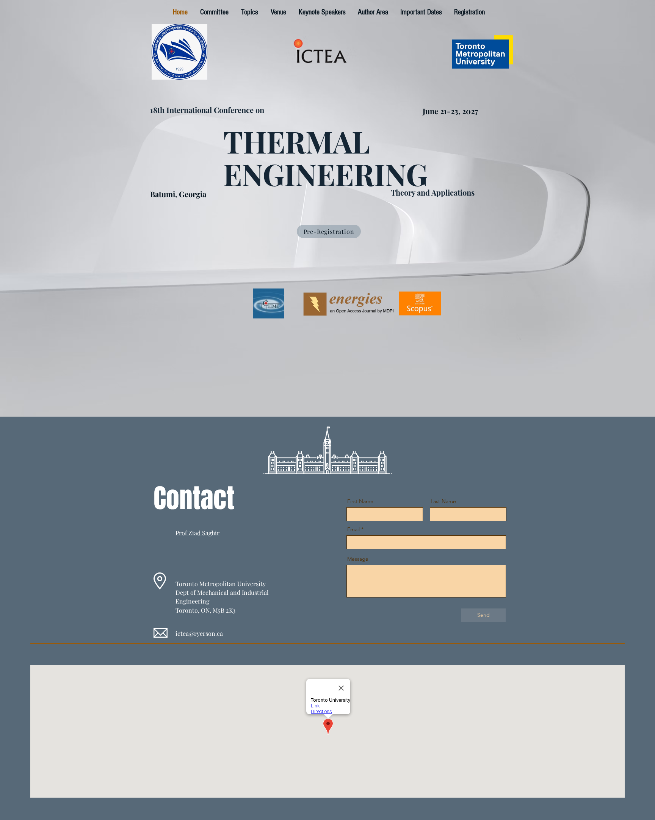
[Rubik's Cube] (179, 52)
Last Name (443, 501)
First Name (360, 501)
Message (357, 558)
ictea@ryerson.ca (199, 633)
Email (353, 529)
